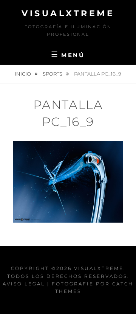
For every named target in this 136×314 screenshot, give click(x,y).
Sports (53, 74)
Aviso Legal (24, 284)
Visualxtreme (68, 13)
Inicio (23, 74)
